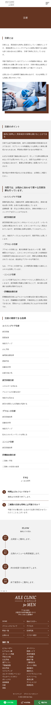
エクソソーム (32, 677)
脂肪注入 (30, 671)
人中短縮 (30, 657)
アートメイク (32, 682)
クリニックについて (9, 626)
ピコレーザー (7, 648)
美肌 (4, 688)
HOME (4, 621)
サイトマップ (17, 694)
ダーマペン (31, 648)
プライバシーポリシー (31, 694)
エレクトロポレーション (11, 674)
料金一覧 (5, 631)
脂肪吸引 (30, 668)
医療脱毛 (30, 685)
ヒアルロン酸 (7, 651)
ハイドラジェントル (34, 674)
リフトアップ (7, 671)
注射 (4, 685)
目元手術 (5, 668)
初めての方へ (32, 621)
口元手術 (5, 660)
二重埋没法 (31, 662)
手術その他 (6, 657)
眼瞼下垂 (30, 660)
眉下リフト (6, 662)
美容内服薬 (31, 654)
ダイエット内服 (8, 654)
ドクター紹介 (32, 635)
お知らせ (5, 635)
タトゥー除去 (32, 665)
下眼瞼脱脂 (6, 665)
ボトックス (6, 679)
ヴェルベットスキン (9, 677)
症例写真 (30, 631)
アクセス (30, 626)
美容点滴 (30, 679)
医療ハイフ (31, 651)
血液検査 (5, 682)
